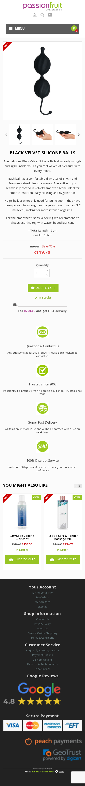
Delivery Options (43, 659)
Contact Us (42, 619)
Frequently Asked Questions (43, 650)
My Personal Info (42, 592)
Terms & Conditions (42, 637)
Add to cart (43, 288)
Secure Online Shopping (42, 633)
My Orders (42, 597)
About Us (42, 628)
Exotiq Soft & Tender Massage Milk (63, 537)
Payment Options (42, 655)
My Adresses (42, 602)
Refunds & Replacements (42, 664)
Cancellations (42, 669)
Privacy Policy (42, 624)
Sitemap (42, 606)
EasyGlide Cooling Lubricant (22, 537)
